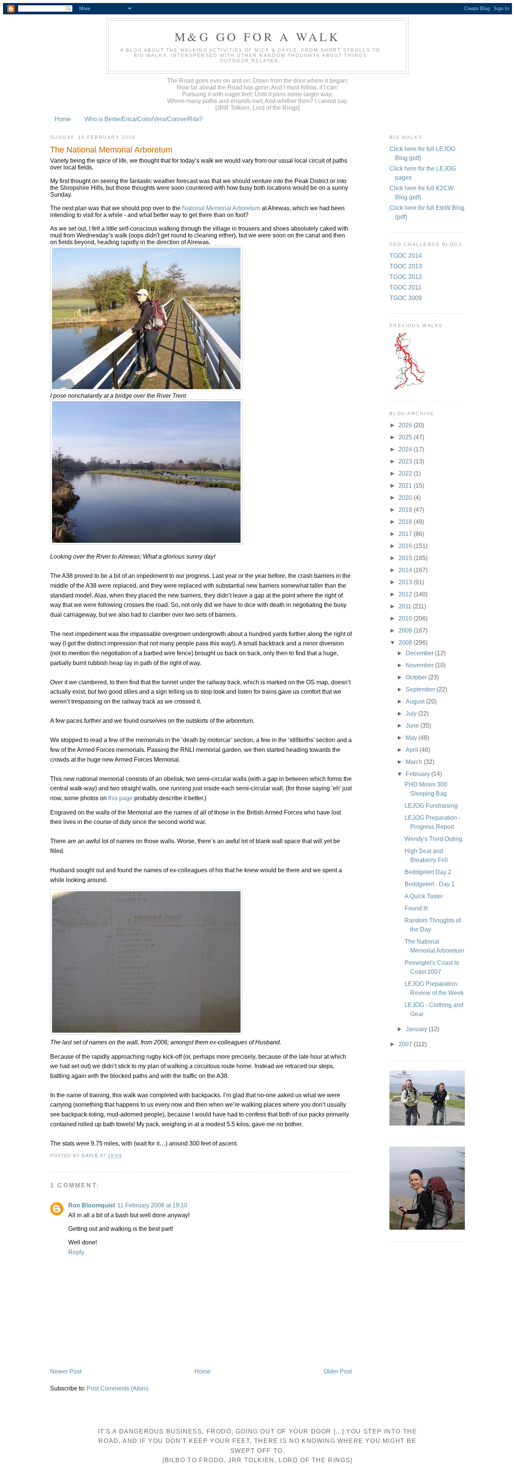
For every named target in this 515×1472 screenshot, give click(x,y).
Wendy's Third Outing (433, 839)
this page (120, 798)
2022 (406, 473)
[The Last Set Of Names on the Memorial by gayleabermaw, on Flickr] (146, 1032)
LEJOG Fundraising (431, 805)
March (415, 762)
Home (63, 119)
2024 (406, 449)
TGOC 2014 (405, 256)
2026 (406, 425)
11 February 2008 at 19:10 (152, 1205)
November (420, 665)
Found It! (416, 908)
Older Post (337, 1371)
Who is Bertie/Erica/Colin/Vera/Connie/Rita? (143, 119)
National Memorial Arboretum (222, 208)
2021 (406, 485)
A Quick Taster (424, 896)
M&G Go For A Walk (257, 36)
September (421, 689)
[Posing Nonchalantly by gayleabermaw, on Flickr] (146, 389)
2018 (406, 522)
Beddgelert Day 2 (428, 872)
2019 (406, 510)
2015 (406, 558)
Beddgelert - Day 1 (430, 884)
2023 (406, 461)
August (416, 701)
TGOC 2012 (405, 277)
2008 (406, 642)
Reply (76, 1252)
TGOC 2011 (405, 287)
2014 (406, 570)
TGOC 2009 (405, 298)
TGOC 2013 (405, 266)
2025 (406, 437)
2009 (406, 630)
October (417, 677)
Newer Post (65, 1371)
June (413, 725)
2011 (406, 606)
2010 (406, 618)
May (412, 737)
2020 (406, 497)
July (412, 713)
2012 (406, 594)
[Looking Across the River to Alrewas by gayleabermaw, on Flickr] (146, 542)
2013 (406, 582)
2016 (406, 546)
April (413, 750)
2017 (406, 534)
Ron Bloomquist (91, 1205)
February (418, 774)
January (417, 1029)
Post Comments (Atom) (118, 1388)
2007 (406, 1044)
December (420, 653)
